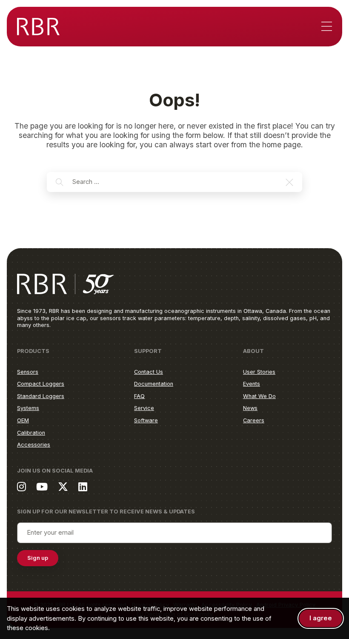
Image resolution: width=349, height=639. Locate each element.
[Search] (59, 182)
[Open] (326, 27)
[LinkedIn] (82, 486)
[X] (63, 486)
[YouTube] (42, 486)
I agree (320, 618)
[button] (289, 182)
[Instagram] (21, 486)
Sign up (37, 558)
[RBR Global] (38, 26)
